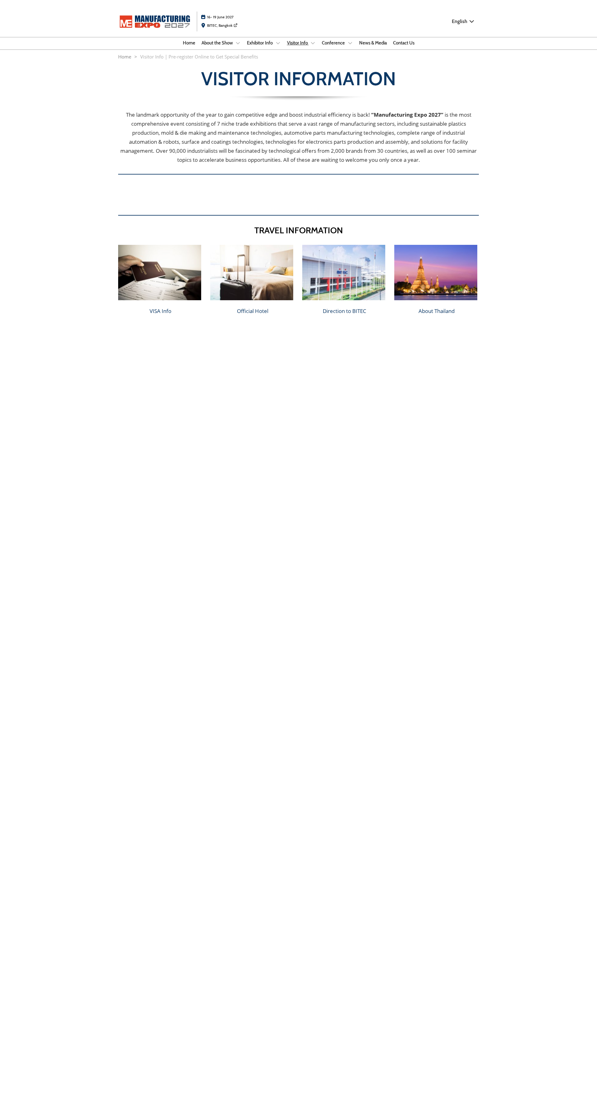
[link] (160, 311)
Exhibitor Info (260, 43)
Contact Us (403, 43)
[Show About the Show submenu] (238, 43)
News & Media (373, 43)
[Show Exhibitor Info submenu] (278, 43)
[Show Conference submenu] (350, 43)
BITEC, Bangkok (220, 25)
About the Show (217, 43)
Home (189, 43)
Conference (334, 43)
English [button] (460, 21)
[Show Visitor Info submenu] (313, 43)
